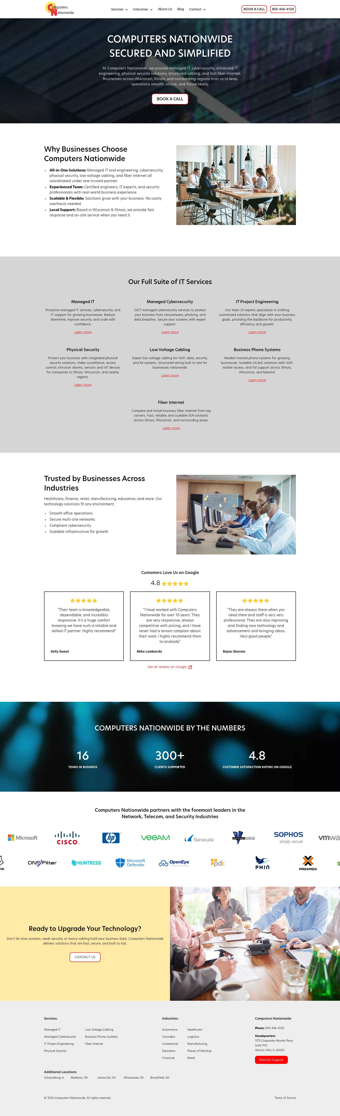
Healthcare (194, 1029)
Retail (191, 1058)
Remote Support (271, 1060)
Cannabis (168, 1037)
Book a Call (170, 99)
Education (169, 1051)
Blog (180, 9)
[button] (120, 9)
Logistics (193, 1037)
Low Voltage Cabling (99, 1029)
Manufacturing (197, 1044)
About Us (165, 9)
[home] (60, 9)
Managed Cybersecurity (60, 1037)
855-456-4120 (283, 9)
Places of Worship (199, 1051)
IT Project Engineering (59, 1044)
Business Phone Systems (101, 1037)
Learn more (82, 332)
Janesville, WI (106, 1077)
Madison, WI (79, 1077)
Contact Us (85, 957)
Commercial (170, 1044)
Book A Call (254, 9)
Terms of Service (285, 1098)
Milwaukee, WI (134, 1077)
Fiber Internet (94, 1044)
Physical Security (55, 1051)
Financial (168, 1058)
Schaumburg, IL (54, 1077)
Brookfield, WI (159, 1077)
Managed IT (52, 1029)
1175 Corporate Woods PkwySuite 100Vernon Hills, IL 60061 (274, 1043)
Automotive (169, 1029)
